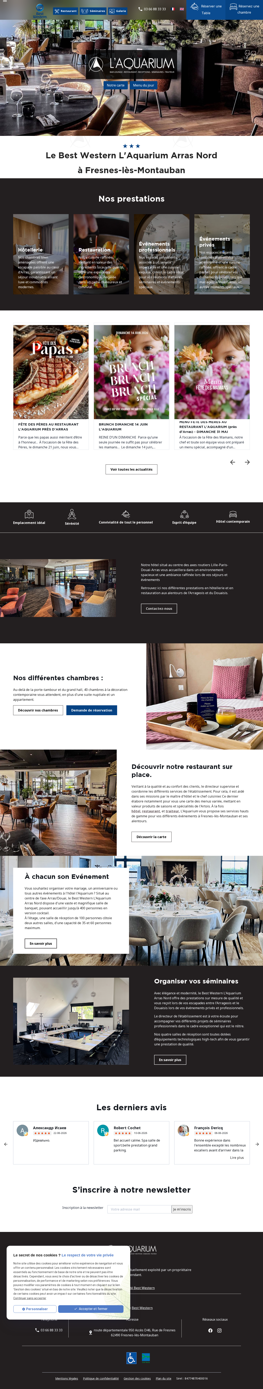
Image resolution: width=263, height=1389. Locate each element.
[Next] (247, 462)
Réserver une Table (211, 9)
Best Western (142, 1308)
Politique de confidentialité (101, 1378)
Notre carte (116, 85)
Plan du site (163, 1378)
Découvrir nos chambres (38, 710)
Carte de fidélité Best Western (131, 1288)
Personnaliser (37, 1309)
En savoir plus (41, 943)
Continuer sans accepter (29, 1298)
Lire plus (237, 1157)
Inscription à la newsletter (82, 1207)
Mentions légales (66, 1378)
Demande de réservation (91, 710)
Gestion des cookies (137, 1378)
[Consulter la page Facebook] (210, 1330)
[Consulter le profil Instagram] (219, 1330)
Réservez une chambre (249, 9)
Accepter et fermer (92, 1309)
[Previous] (232, 462)
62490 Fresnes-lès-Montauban (134, 1332)
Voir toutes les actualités (131, 469)
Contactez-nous (159, 608)
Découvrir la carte (151, 837)
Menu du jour (143, 85)
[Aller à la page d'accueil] (40, 11)
